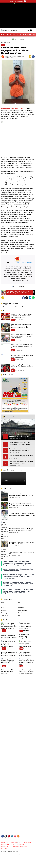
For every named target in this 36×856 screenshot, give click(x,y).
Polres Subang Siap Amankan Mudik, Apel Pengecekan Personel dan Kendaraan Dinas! (21, 456)
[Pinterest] (9, 836)
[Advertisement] (18, 751)
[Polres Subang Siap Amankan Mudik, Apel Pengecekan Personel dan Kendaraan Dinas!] (4, 530)
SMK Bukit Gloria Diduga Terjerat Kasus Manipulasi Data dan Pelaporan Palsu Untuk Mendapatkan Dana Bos (21, 495)
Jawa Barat (21, 607)
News (3, 45)
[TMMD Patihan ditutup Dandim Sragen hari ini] (4, 554)
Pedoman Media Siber (7, 844)
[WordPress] (12, 836)
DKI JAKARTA (4, 610)
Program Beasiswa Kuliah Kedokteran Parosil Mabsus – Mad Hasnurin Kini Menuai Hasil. (19, 443)
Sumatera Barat (22, 610)
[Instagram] (15, 836)
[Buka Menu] (31, 30)
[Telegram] (30, 297)
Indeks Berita (27, 842)
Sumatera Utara (22, 613)
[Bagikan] (33, 56)
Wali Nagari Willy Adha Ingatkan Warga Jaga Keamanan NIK (22, 356)
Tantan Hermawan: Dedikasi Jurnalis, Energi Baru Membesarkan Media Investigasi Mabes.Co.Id (21, 315)
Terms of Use (20, 844)
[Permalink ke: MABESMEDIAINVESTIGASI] (3, 56)
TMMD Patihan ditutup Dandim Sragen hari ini (21, 553)
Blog (20, 842)
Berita (12, 319)
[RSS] (18, 836)
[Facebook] (23, 297)
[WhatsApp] (33, 297)
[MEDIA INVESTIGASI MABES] (9, 30)
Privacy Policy (5, 842)
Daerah (3, 605)
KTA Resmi (4, 849)
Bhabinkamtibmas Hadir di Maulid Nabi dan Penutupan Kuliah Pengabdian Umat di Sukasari (22, 336)
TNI (19, 605)
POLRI (2, 607)
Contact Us (4, 846)
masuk (10, 307)
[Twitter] (26, 297)
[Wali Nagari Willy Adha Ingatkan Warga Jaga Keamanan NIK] (5, 358)
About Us (14, 842)
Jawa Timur (4, 615)
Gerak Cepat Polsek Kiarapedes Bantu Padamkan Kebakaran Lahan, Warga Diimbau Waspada (22, 346)
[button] (28, 30)
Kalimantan (21, 616)
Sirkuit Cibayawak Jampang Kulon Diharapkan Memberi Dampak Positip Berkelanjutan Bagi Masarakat (22, 325)
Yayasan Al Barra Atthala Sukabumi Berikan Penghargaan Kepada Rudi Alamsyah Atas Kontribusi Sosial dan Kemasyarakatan (19, 449)
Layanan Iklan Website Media (18, 846)
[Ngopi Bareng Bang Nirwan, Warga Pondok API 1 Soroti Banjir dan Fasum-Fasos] (5, 368)
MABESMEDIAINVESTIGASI (10, 56)
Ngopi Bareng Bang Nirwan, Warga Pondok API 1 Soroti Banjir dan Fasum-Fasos (22, 366)
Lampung (4, 613)
